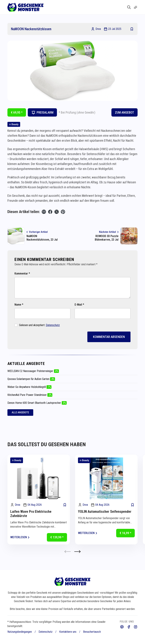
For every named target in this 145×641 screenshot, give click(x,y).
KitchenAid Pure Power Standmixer (29, 395)
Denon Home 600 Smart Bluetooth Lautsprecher (36, 402)
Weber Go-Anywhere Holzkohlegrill (29, 387)
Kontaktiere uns (67, 631)
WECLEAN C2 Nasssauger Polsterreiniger (32, 371)
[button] (77, 551)
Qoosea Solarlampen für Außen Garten (30, 379)
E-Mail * (79, 304)
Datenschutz (53, 325)
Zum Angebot (124, 112)
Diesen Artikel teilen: (23, 211)
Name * (18, 304)
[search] (129, 7)
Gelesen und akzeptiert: (39, 325)
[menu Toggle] (135, 7)
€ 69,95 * (16, 112)
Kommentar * (22, 273)
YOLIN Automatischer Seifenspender (104, 511)
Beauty (14, 124)
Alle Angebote (20, 412)
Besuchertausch (92, 631)
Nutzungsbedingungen (19, 631)
